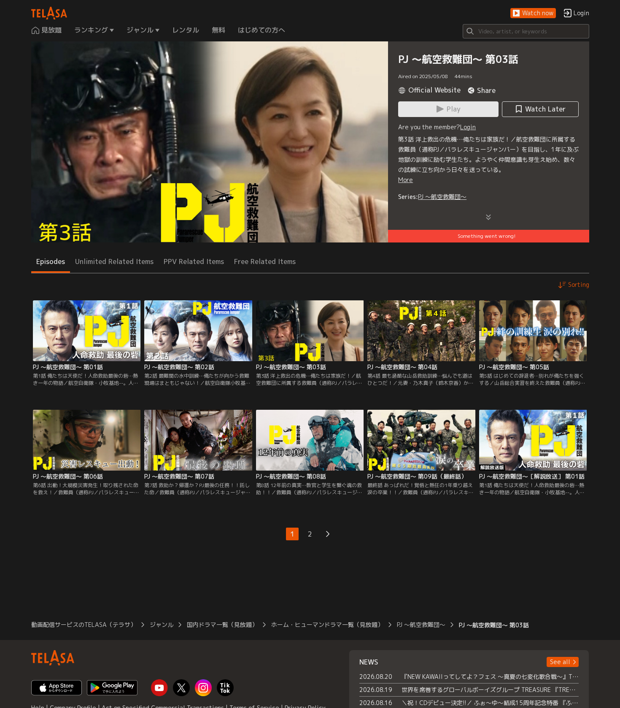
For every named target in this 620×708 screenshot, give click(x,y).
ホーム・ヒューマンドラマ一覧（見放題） (327, 625)
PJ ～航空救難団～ (442, 197)
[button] (533, 13)
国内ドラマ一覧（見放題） (222, 625)
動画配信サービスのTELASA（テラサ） (83, 625)
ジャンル (161, 625)
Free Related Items (265, 261)
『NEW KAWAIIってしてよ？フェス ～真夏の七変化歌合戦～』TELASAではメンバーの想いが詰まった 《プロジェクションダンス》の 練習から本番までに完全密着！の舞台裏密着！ (490, 677)
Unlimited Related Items (114, 261)
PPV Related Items (194, 261)
